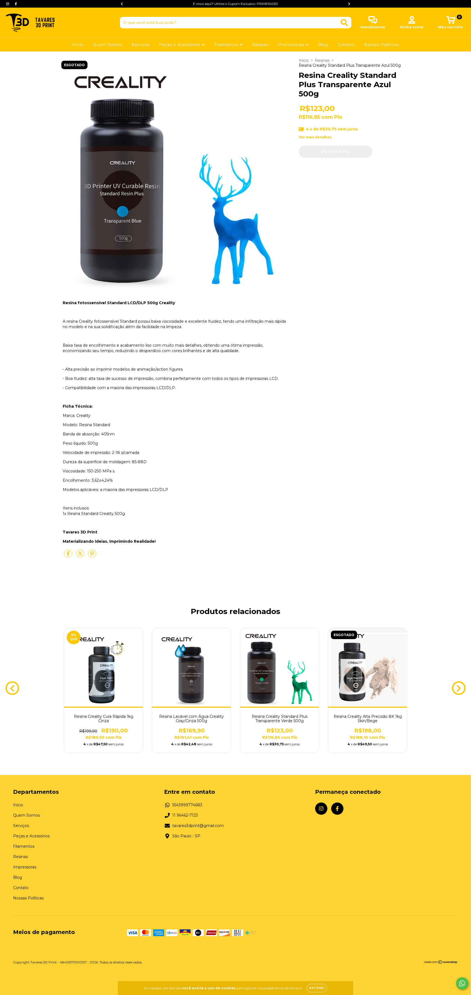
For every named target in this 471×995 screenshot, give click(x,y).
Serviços (141, 44)
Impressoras (292, 44)
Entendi (317, 988)
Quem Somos (107, 44)
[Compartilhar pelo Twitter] (80, 555)
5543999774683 (187, 804)
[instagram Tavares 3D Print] (8, 3)
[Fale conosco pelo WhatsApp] (462, 983)
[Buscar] (344, 22)
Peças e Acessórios (180, 44)
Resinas (260, 44)
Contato (346, 44)
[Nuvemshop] (441, 963)
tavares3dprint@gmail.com (198, 825)
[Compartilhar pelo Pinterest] (92, 555)
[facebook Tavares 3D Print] (15, 3)
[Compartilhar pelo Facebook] (68, 555)
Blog (323, 44)
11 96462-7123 (185, 815)
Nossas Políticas (381, 44)
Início (78, 44)
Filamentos (227, 44)
